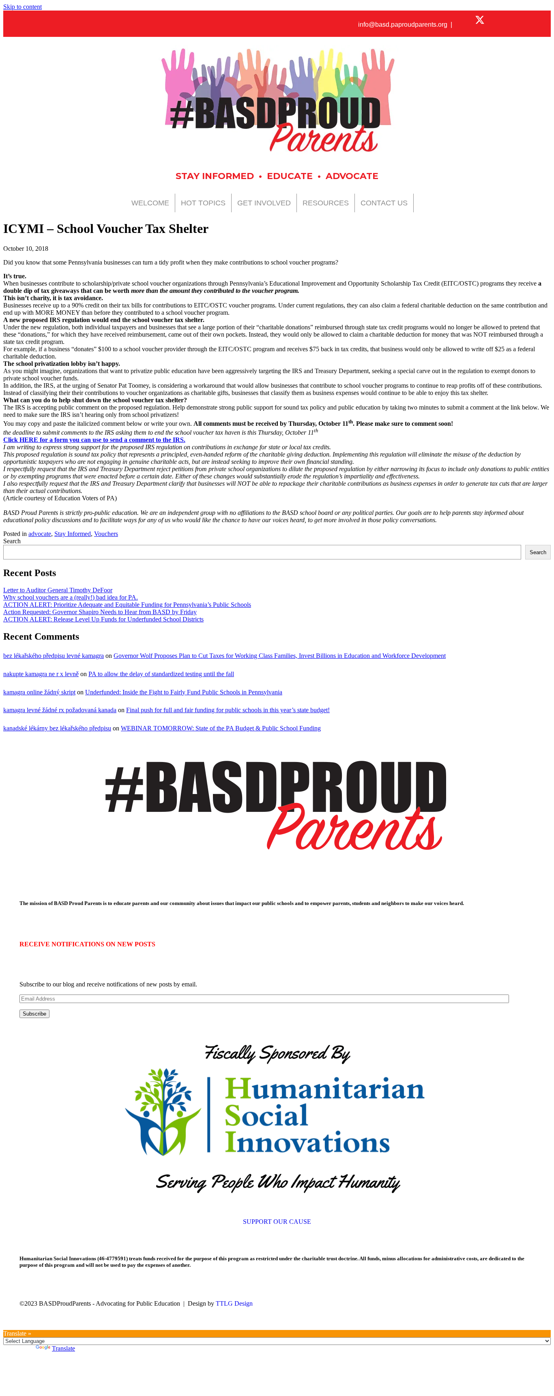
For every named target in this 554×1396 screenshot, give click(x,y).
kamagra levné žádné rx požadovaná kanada (59, 710)
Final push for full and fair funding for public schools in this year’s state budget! (228, 710)
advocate (39, 533)
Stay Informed (72, 533)
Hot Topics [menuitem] (203, 203)
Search (12, 541)
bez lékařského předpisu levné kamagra (53, 655)
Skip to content (22, 6)
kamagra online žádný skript (39, 692)
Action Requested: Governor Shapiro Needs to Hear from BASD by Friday (100, 611)
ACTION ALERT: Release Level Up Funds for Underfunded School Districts (103, 619)
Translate (63, 1348)
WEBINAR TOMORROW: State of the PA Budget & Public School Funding (221, 728)
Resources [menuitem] (326, 203)
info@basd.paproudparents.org (402, 24)
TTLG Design (234, 1303)
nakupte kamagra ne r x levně (41, 673)
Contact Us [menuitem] (384, 203)
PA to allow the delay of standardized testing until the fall (161, 673)
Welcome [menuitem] (150, 203)
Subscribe (34, 1014)
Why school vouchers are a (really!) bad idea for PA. (70, 597)
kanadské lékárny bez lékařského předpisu (57, 728)
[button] (465, 20)
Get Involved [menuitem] (264, 203)
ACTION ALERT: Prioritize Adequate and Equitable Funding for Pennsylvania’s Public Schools (127, 604)
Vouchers (106, 533)
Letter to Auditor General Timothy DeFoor (57, 590)
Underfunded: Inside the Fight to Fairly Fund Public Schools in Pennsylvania (183, 692)
